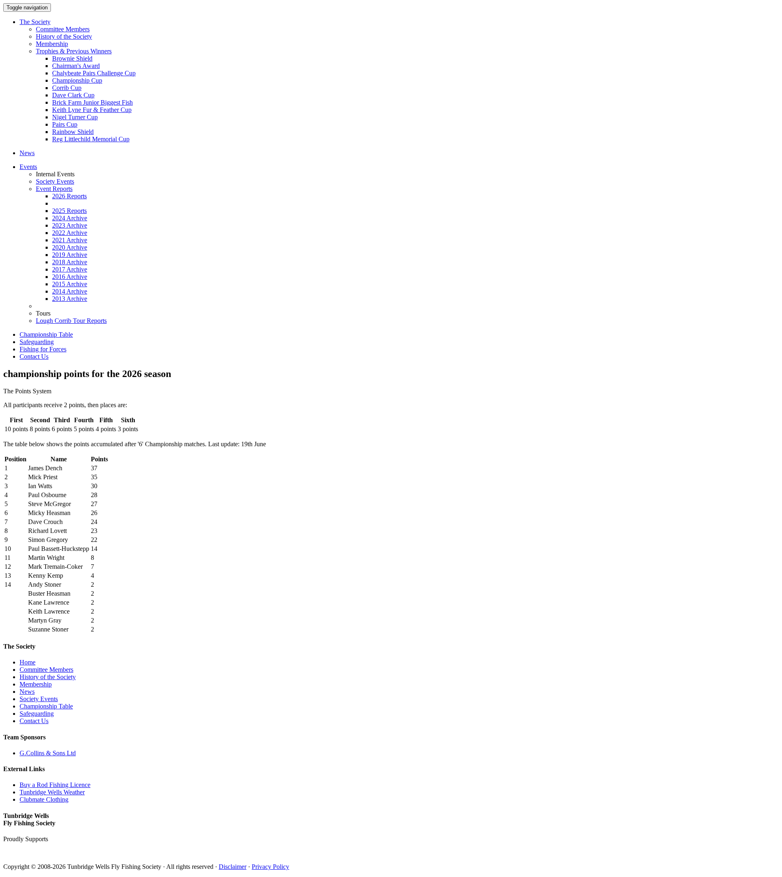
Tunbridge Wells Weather (52, 792)
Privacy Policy (270, 866)
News (27, 152)
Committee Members (63, 29)
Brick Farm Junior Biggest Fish (92, 102)
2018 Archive (69, 262)
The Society (35, 21)
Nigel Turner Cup (75, 117)
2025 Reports (69, 210)
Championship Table (46, 334)
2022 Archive (69, 232)
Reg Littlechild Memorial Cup (91, 139)
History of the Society (64, 36)
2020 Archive (69, 247)
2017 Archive (69, 269)
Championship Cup (77, 80)
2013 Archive (69, 298)
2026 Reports (69, 196)
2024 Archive (69, 218)
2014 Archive (69, 291)
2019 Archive (69, 254)
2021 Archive (69, 240)
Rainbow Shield (73, 131)
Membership (52, 43)
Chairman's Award (76, 65)
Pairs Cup (64, 124)
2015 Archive (69, 284)
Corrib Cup (66, 87)
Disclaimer (232, 866)
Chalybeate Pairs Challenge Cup (94, 73)
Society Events (55, 181)
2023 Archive (69, 225)
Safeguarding (37, 341)
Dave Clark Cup (73, 95)
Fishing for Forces (43, 349)
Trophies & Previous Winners (74, 51)
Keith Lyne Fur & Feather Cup (92, 109)
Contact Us (34, 356)
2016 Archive (69, 276)
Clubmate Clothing (44, 799)
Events (28, 166)
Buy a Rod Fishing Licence (55, 784)
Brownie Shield (72, 58)
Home (27, 662)
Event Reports (54, 188)
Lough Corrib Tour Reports (71, 320)
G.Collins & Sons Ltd (48, 753)
